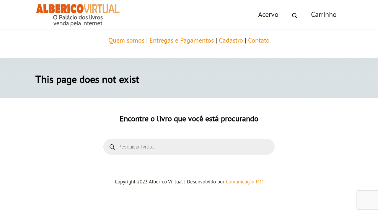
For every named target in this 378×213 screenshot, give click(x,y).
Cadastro (231, 40)
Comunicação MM (244, 182)
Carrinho (324, 14)
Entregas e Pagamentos (181, 40)
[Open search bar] (294, 14)
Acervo (268, 14)
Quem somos (126, 40)
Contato (259, 40)
